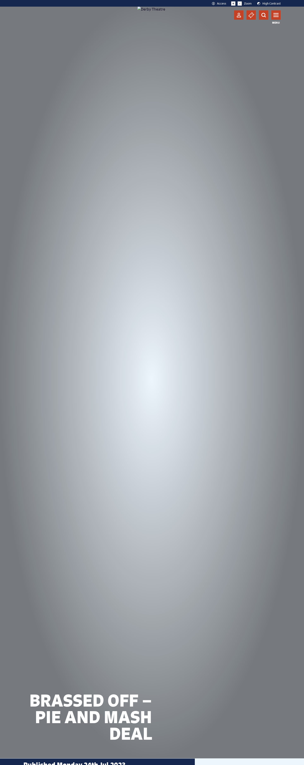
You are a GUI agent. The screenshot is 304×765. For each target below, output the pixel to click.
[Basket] (251, 15)
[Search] (263, 15)
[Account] (238, 15)
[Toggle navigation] (276, 15)
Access (221, 3)
